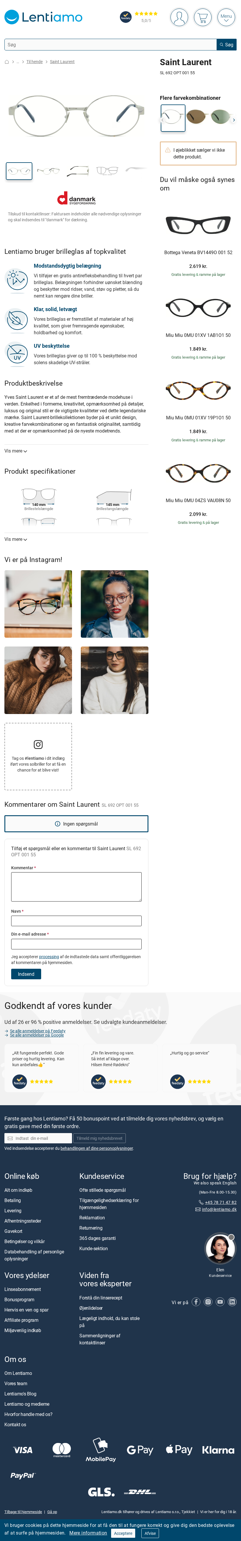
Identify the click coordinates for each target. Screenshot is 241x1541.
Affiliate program (21, 1320)
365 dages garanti (97, 1238)
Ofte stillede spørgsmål (102, 1190)
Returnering (90, 1228)
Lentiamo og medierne (26, 1404)
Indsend (26, 974)
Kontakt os (15, 1424)
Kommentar (23, 867)
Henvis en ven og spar (26, 1310)
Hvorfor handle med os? (28, 1414)
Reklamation (92, 1217)
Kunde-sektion (93, 1248)
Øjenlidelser (91, 1307)
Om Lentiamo (18, 1373)
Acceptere (123, 1533)
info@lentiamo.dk (219, 1209)
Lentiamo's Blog (20, 1393)
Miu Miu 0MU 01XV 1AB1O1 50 (198, 335)
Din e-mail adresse (30, 934)
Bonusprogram (19, 1299)
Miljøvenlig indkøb (22, 1330)
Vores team (15, 1383)
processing (49, 956)
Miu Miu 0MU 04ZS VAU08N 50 (198, 500)
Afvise (150, 1533)
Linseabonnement (22, 1289)
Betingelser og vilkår (24, 1241)
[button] (19, 171)
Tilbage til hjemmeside (23, 1511)
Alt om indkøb (18, 1190)
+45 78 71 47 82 (221, 1202)
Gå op (52, 1511)
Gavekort (13, 1231)
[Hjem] (6, 62)
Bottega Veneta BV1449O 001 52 (198, 252)
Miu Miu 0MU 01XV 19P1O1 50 (198, 418)
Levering (12, 1210)
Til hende (34, 61)
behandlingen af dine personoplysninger (97, 1148)
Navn (17, 911)
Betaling (12, 1200)
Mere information (88, 1533)
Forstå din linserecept (100, 1297)
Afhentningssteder (22, 1221)
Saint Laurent (62, 61)
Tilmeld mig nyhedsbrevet (99, 1138)
